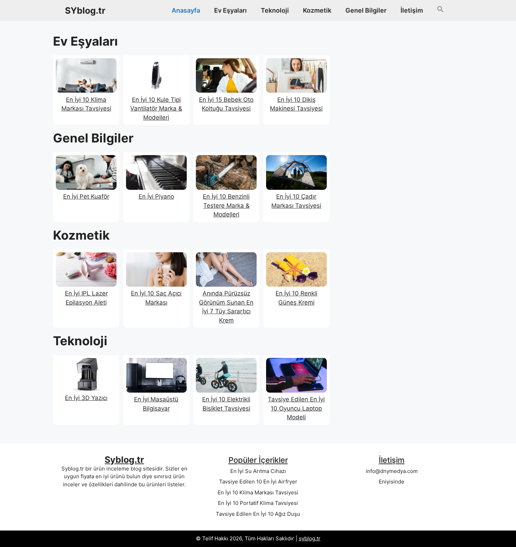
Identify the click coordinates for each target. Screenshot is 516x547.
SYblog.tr (85, 10)
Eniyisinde (391, 481)
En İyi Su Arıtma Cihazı (258, 471)
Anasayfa (186, 10)
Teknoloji (275, 10)
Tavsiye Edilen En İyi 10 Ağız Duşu (258, 514)
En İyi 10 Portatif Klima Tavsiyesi (258, 503)
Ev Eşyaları (230, 10)
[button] (440, 10)
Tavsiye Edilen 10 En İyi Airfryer (258, 481)
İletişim (412, 10)
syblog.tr (309, 538)
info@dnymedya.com (392, 471)
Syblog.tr (124, 459)
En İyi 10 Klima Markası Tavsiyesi (258, 492)
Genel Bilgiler (365, 10)
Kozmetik (317, 10)
